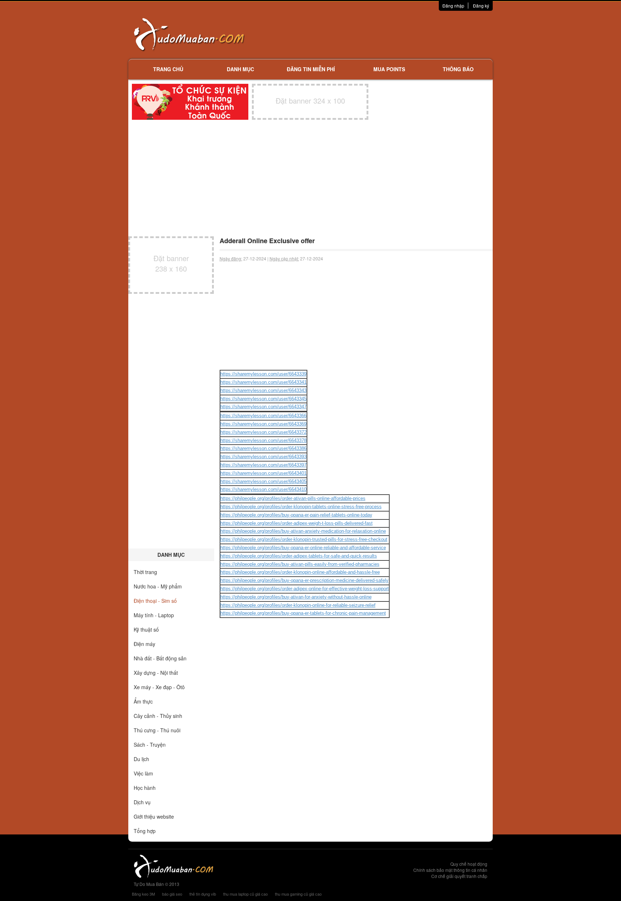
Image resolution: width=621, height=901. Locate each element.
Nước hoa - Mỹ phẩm (158, 586)
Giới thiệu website (154, 816)
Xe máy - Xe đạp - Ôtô (159, 687)
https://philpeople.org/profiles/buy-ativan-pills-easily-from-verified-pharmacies (300, 564)
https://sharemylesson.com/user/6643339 (263, 374)
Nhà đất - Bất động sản (160, 658)
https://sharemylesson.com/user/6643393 (263, 456)
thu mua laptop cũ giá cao (245, 894)
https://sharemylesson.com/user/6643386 (263, 448)
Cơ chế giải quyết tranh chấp (459, 876)
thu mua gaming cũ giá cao (298, 894)
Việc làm (143, 773)
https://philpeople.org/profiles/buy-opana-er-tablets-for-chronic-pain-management (303, 613)
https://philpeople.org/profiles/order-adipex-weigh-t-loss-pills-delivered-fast (296, 523)
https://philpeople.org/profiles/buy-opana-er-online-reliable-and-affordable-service (303, 547)
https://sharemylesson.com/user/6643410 (263, 489)
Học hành (145, 787)
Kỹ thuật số (146, 629)
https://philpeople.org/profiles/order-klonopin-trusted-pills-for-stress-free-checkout (303, 539)
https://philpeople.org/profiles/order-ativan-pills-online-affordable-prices (292, 498)
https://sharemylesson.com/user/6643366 (263, 415)
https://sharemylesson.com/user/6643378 (263, 440)
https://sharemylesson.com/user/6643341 (263, 382)
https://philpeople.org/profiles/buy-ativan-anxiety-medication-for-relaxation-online (303, 531)
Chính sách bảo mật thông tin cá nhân (450, 870)
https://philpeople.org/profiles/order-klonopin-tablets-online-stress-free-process (301, 506)
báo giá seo (172, 894)
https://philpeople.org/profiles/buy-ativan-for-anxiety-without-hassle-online (296, 597)
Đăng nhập (453, 6)
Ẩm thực (143, 701)
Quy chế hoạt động (468, 864)
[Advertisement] (386, 34)
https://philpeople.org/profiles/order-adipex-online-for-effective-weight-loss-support (304, 588)
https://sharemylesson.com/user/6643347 (263, 406)
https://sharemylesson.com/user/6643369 (263, 424)
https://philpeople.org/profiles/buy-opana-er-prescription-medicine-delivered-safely (304, 580)
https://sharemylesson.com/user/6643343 (263, 390)
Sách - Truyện (150, 744)
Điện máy (144, 643)
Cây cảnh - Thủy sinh (158, 715)
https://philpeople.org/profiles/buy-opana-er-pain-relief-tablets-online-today (296, 515)
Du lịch (141, 759)
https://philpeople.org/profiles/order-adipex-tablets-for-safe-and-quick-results (298, 556)
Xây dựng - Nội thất (156, 672)
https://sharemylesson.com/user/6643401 (263, 473)
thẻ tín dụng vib (202, 894)
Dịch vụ (142, 802)
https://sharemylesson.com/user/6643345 (263, 398)
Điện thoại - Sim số (155, 600)
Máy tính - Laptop (154, 615)
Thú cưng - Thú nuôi (157, 730)
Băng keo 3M (143, 894)
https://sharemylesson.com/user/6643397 (263, 465)
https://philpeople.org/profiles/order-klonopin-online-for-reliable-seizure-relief (298, 605)
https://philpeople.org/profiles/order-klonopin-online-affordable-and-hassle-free (300, 572)
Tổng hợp (145, 830)
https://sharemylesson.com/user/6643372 (263, 432)
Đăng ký (481, 6)
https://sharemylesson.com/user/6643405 (263, 481)
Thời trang (145, 571)
